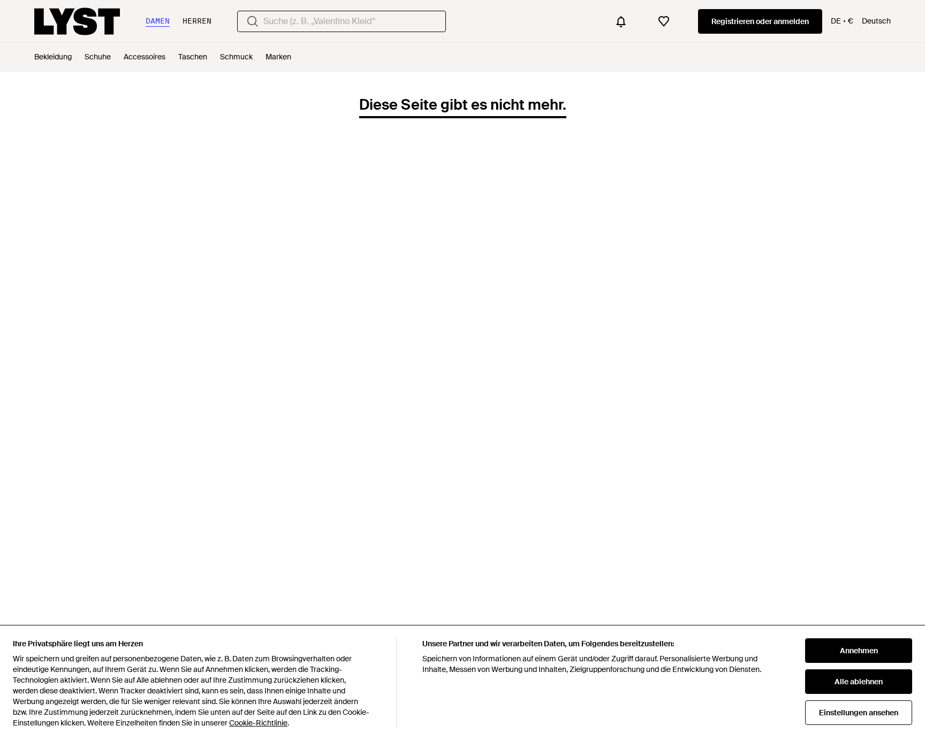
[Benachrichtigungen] (621, 21)
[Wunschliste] (663, 21)
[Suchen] (252, 21)
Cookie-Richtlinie (258, 723)
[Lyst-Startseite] (77, 21)
